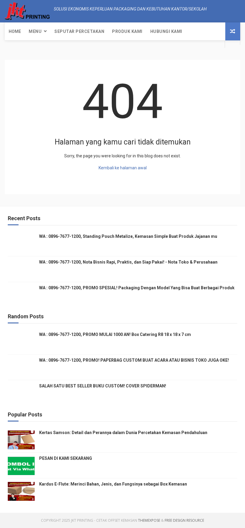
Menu (35, 31)
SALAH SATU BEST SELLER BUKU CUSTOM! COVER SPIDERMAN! (102, 386)
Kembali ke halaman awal (123, 167)
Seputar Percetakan (79, 31)
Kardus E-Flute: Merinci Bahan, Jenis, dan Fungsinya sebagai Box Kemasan (113, 484)
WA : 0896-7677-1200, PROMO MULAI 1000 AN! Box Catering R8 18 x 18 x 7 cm (115, 334)
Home (15, 31)
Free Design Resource (184, 520)
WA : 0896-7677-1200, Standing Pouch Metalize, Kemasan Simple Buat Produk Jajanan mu (128, 236)
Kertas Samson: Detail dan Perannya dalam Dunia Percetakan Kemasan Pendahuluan (123, 432)
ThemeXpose (149, 520)
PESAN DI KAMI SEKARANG (65, 458)
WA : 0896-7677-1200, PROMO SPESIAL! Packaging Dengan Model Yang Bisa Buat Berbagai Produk (137, 287)
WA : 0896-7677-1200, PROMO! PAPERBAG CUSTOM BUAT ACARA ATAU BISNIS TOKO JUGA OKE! (134, 360)
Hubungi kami (166, 31)
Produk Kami (127, 31)
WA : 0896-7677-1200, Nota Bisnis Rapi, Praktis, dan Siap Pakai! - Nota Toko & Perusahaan (128, 262)
